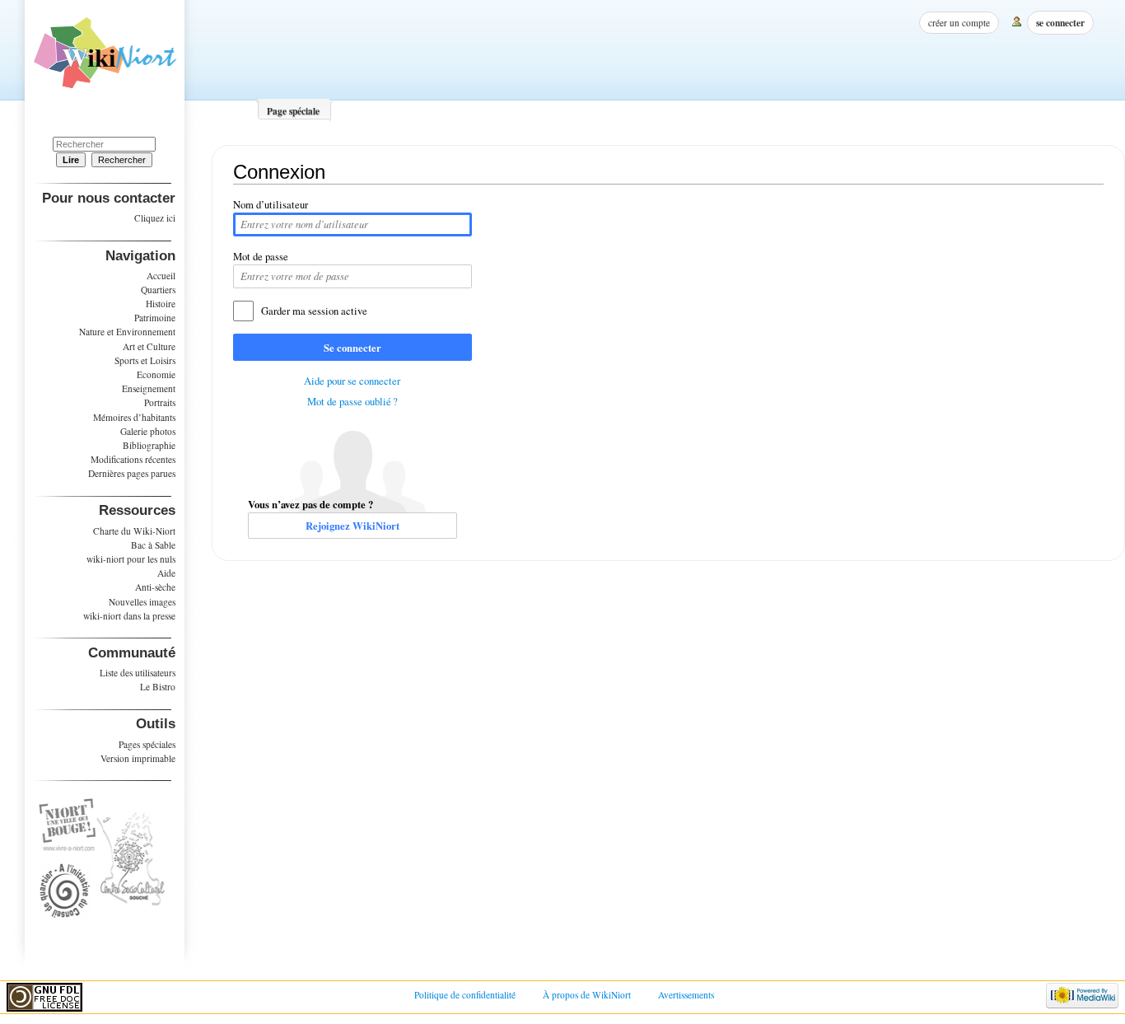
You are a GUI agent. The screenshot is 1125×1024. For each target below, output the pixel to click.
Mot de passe (260, 257)
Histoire (160, 303)
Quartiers (158, 289)
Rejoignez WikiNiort (352, 525)
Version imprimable (137, 758)
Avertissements (686, 995)
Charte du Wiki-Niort (134, 531)
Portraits (159, 402)
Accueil (161, 275)
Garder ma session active (314, 311)
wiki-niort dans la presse (129, 616)
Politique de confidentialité (465, 995)
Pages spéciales (147, 744)
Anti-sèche (155, 587)
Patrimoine (154, 317)
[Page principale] (105, 58)
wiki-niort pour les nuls (130, 559)
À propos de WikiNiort (587, 995)
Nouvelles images (142, 602)
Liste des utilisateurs (137, 672)
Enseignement (148, 388)
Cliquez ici (154, 218)
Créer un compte (959, 22)
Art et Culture (149, 346)
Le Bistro (157, 686)
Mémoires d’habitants (134, 417)
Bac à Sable (153, 545)
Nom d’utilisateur (270, 205)
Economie (156, 374)
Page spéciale (293, 111)
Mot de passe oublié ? (352, 402)
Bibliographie (149, 445)
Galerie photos (147, 431)
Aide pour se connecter (352, 381)
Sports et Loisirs (144, 360)
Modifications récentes (133, 459)
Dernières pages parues (131, 473)
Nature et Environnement (127, 331)
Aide (166, 573)
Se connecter (352, 347)
